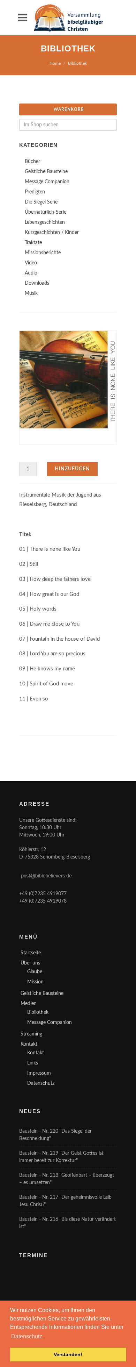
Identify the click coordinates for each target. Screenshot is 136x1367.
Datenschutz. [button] (27, 1336)
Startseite (31, 953)
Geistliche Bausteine (46, 171)
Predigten (35, 192)
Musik (31, 293)
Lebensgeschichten (45, 222)
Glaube (34, 971)
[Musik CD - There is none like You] (68, 379)
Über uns (30, 963)
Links (32, 1063)
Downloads (37, 283)
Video (31, 263)
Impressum (39, 1073)
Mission (35, 982)
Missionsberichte (43, 252)
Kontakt (29, 1044)
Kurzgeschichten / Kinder (52, 232)
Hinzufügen (72, 469)
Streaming (31, 1034)
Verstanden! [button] (68, 1354)
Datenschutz (40, 1083)
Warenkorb (69, 109)
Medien (29, 1003)
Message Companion (47, 181)
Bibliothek (77, 63)
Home (55, 63)
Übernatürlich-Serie (45, 212)
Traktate (33, 242)
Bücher (32, 161)
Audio (31, 273)
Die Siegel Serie (41, 202)
